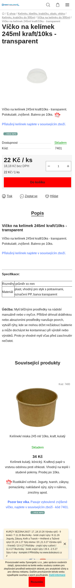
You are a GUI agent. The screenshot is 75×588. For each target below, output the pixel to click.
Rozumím (37, 581)
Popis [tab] (37, 213)
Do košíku (37, 182)
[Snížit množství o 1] (49, 166)
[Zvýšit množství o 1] (68, 166)
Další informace (57, 575)
